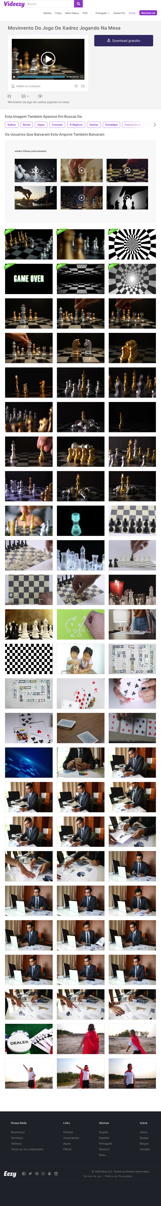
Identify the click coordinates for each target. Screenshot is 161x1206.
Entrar (132, 13)
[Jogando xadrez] (29, 624)
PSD (85, 13)
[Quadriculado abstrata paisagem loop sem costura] (81, 279)
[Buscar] (78, 3)
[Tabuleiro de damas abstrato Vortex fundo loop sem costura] (132, 279)
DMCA (67, 1149)
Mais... (103, 1155)
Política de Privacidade (118, 1176)
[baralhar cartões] (132, 693)
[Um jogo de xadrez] (29, 520)
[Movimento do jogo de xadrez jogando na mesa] (29, 313)
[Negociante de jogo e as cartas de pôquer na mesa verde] (29, 1039)
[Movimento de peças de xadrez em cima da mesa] (132, 348)
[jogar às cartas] (81, 693)
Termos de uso (92, 1176)
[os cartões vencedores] (81, 728)
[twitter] (30, 1174)
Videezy (16, 1143)
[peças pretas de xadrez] (132, 555)
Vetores (47, 13)
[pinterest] (36, 1174)
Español (104, 1137)
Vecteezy (17, 1137)
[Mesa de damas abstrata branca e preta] (29, 659)
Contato (145, 1149)
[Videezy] (14, 4)
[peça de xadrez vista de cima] (29, 590)
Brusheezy (18, 1132)
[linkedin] (56, 1174)
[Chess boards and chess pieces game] (82, 198)
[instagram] (43, 1174)
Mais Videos (72, 13)
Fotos (58, 13)
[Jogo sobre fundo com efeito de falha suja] (29, 279)
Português (105, 1143)
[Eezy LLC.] (10, 1173)
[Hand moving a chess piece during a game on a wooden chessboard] (82, 171)
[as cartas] (29, 728)
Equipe (144, 1137)
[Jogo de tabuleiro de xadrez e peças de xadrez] (81, 244)
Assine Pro (119, 13)
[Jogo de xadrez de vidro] (81, 555)
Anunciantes (71, 1137)
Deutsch (104, 1149)
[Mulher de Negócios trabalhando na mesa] (132, 624)
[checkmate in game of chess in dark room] (127, 198)
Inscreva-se (148, 12)
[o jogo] (81, 624)
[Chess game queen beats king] (127, 171)
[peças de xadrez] (81, 590)
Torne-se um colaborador (27, 1149)
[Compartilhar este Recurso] (83, 86)
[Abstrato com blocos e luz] (29, 762)
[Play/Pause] (14, 76)
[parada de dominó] (132, 659)
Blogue (144, 1143)
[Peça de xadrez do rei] (81, 520)
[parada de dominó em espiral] (29, 693)
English (103, 1132)
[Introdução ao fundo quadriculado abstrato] (132, 244)
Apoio (67, 1143)
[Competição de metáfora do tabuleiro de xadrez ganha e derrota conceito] (29, 382)
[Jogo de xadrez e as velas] (132, 590)
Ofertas (68, 1132)
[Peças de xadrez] (132, 520)
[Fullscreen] (81, 76)
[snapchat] (49, 1174)
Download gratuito (126, 41)
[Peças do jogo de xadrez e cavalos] (29, 244)
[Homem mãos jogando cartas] (132, 728)
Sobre (143, 1132)
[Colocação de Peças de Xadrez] (29, 555)
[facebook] (23, 1174)
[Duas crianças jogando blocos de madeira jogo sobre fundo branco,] (81, 659)
